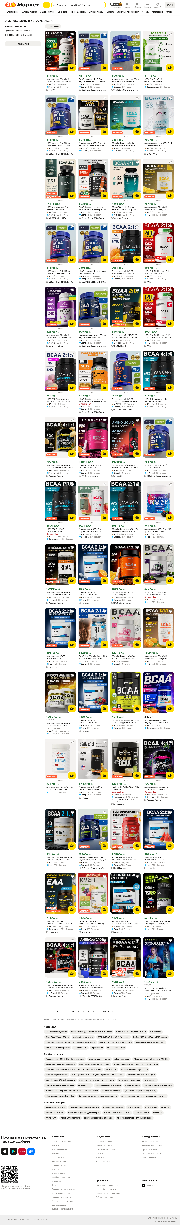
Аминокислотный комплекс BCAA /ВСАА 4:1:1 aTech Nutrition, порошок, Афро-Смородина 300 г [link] (156, 788)
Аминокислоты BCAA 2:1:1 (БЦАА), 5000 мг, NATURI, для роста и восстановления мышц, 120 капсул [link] (59, 80)
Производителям (149, 1149)
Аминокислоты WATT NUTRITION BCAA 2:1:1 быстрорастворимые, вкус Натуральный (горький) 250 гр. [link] (59, 657)
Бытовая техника (59, 1149)
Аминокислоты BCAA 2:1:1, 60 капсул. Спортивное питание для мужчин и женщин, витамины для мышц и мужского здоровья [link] (92, 144)
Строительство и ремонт (63, 1201)
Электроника (58, 1157)
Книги (54, 1185)
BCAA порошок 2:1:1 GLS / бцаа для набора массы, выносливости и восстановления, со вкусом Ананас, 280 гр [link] (92, 272)
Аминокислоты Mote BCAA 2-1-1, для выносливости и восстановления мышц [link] (158, 144)
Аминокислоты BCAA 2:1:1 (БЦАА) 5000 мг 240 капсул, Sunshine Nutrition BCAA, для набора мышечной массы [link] (58, 336)
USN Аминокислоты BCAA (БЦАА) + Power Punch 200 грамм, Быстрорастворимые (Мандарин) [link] (156, 721)
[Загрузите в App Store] (4, 1154)
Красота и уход (58, 1173)
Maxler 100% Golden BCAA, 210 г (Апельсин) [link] (125, 788)
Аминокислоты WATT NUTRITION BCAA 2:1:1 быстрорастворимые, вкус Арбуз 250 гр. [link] (155, 858)
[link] (56, 1032)
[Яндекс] (173, 1221)
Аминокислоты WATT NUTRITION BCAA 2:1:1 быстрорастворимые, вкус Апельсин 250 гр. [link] (90, 593)
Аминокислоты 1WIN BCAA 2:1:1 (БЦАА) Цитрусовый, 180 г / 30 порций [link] (125, 721)
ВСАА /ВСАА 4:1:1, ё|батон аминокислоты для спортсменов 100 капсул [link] (126, 208)
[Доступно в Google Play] (13, 1154)
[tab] (12, 12)
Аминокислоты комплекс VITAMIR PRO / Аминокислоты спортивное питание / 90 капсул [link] (92, 986)
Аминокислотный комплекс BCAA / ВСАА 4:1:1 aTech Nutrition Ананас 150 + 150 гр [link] (58, 724)
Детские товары (59, 1205)
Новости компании (150, 1141)
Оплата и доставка (104, 1145)
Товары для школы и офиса (63, 1189)
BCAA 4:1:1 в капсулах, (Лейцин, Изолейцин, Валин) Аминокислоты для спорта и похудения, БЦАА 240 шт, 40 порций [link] (157, 400)
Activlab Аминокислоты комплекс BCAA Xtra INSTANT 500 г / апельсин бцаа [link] (124, 858)
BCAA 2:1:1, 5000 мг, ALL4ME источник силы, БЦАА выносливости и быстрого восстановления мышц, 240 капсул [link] (157, 272)
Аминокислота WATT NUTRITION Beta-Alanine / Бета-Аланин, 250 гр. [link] (125, 922)
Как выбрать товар (104, 1141)
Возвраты (100, 1157)
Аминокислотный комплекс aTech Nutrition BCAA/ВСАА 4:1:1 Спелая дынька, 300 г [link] (60, 466)
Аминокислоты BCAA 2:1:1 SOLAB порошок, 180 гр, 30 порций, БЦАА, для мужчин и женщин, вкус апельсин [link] (124, 272)
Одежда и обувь (59, 1161)
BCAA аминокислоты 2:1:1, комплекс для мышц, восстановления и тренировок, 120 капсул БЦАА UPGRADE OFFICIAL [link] (59, 208)
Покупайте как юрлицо (105, 1149)
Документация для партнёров (108, 1193)
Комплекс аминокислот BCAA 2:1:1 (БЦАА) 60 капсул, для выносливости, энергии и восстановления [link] (157, 922)
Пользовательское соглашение (33, 1220)
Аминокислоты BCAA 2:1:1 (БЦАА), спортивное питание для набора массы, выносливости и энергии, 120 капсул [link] (124, 400)
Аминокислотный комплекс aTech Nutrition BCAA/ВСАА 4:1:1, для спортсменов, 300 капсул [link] (58, 593)
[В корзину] (72, 68)
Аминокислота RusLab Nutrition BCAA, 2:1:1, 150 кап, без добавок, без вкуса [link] (59, 788)
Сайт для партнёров (104, 1197)
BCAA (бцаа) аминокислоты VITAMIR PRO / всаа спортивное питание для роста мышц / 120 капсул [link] (93, 208)
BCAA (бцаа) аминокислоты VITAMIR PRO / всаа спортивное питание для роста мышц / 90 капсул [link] (93, 400)
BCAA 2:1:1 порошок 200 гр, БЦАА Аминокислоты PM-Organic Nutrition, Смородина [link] (156, 593)
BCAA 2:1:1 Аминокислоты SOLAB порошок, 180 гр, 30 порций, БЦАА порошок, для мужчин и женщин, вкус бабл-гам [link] (59, 400)
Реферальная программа (152, 1145)
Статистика (12, 1220)
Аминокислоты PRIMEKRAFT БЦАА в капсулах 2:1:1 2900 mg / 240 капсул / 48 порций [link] (125, 336)
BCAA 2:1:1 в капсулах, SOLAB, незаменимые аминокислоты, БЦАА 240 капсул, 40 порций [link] (125, 530)
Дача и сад (56, 1181)
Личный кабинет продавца (107, 1185)
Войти (170, 5)
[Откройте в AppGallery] (22, 1154)
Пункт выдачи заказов (151, 1153)
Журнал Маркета (103, 1161)
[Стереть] (102, 5)
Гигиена (55, 1153)
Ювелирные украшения (62, 1209)
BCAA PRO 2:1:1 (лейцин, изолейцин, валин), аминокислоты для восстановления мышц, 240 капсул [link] (58, 530)
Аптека (55, 1169)
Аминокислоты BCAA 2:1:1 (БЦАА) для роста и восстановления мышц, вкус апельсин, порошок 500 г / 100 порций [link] (125, 593)
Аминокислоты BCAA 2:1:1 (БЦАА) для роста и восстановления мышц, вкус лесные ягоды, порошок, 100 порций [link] (91, 466)
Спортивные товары (61, 1193)
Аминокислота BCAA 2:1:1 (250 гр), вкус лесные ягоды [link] (157, 530)
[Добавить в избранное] (72, 34)
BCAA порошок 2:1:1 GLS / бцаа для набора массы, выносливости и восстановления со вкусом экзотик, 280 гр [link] (157, 466)
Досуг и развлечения (61, 1141)
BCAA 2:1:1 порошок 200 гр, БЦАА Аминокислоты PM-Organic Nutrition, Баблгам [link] (124, 657)
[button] (53, 26)
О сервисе (100, 1153)
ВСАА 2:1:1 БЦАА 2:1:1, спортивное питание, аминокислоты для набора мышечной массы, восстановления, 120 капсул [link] (156, 80)
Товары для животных (61, 1197)
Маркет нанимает (149, 1157)
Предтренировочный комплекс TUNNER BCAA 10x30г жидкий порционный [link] (157, 989)
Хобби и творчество (61, 1177)
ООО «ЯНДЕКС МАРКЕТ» (166, 1218)
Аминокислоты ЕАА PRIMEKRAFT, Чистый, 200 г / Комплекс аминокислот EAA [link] (59, 922)
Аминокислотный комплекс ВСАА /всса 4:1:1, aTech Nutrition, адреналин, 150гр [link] (125, 986)
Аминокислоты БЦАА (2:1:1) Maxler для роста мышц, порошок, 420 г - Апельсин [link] (91, 788)
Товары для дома (59, 1165)
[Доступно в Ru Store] (31, 1154)
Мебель (55, 1145)
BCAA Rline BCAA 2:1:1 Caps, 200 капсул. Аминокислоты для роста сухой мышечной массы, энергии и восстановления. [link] (93, 657)
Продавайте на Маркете (106, 1189)
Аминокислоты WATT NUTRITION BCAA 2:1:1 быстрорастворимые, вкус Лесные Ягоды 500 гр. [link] (90, 721)
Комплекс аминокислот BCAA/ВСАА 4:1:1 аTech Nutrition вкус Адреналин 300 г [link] (59, 986)
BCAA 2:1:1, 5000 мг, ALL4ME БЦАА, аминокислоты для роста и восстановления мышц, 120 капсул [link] (158, 336)
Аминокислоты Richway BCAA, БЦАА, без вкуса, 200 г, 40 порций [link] (59, 858)
